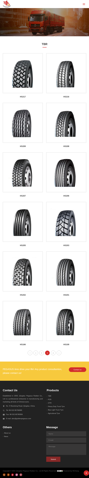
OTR (49, 403)
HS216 (66, 97)
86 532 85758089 (15, 410)
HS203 (66, 245)
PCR (49, 399)
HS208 (66, 146)
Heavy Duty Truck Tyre (56, 406)
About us (7, 433)
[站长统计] (60, 471)
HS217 (23, 97)
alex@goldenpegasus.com (21, 418)
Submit (53, 459)
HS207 (23, 196)
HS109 (66, 345)
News (6, 436)
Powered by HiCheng (71, 471)
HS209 (23, 146)
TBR (49, 396)
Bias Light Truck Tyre (55, 410)
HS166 (23, 345)
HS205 (23, 245)
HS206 (66, 196)
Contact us (77, 370)
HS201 (66, 295)
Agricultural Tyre (54, 413)
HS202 (23, 295)
